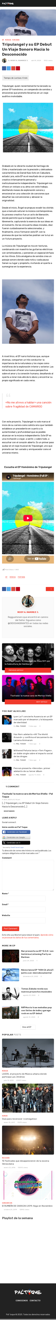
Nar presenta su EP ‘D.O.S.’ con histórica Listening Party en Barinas (37, 954)
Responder (9, 811)
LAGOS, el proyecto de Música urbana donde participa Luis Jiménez (24, 1075)
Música (8, 39)
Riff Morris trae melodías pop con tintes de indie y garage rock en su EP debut (36, 1010)
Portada (15, 39)
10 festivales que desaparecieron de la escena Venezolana (25, 1162)
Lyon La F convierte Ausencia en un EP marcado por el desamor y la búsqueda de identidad (33, 719)
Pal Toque (21, 726)
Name (5, 893)
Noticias (6, 1157)
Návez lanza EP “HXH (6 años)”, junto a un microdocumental (37, 971)
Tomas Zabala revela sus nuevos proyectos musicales (36, 990)
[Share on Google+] (13, 68)
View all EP (26, 1027)
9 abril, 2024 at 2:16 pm (11, 799)
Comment (7, 858)
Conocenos (22, 1301)
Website (6, 915)
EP (3, 39)
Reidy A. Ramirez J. (19, 60)
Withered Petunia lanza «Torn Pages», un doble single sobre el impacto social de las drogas (33, 753)
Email (5, 904)
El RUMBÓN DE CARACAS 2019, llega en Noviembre (27, 1206)
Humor (5, 1115)
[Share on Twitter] (9, 68)
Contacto (35, 1301)
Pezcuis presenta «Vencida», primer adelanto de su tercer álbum (32, 769)
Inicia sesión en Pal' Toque (14, 827)
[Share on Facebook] (4, 68)
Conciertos (7, 1202)
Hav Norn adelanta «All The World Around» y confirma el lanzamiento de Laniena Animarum (33, 737)
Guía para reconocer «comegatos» (19, 1119)
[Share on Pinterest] (18, 68)
